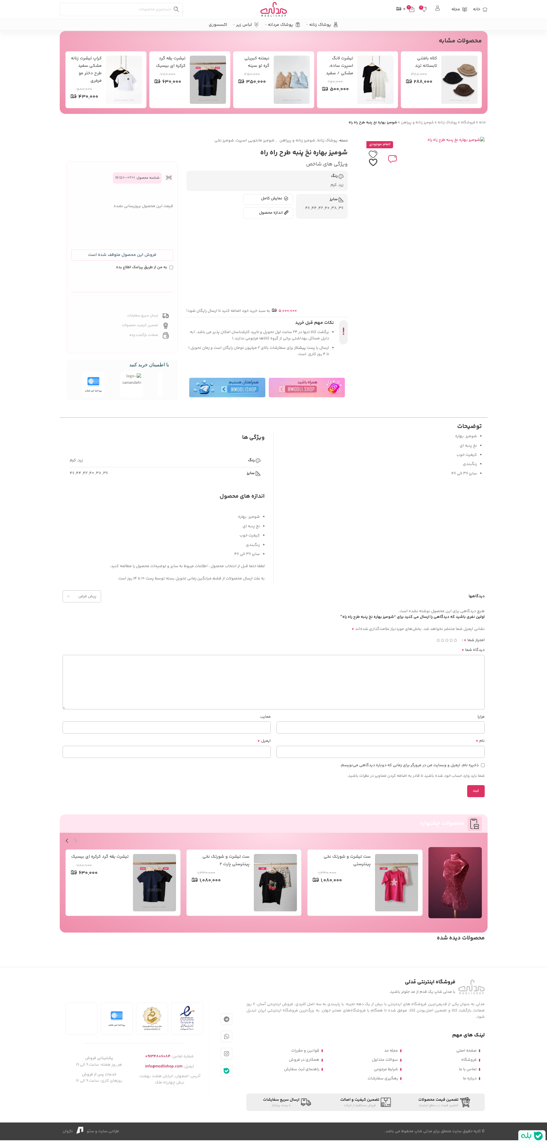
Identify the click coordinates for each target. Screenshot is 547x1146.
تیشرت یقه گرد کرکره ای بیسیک (100, 856)
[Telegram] (226, 1019)
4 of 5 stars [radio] (442, 640)
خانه (482, 122)
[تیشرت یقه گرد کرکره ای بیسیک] (208, 80)
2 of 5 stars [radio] (451, 640)
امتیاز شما (474, 640)
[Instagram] (226, 1053)
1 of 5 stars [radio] (455, 640)
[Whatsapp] (226, 1036)
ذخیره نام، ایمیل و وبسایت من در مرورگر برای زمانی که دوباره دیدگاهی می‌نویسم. (409, 765)
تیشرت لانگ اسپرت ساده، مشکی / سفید (339, 66)
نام (480, 741)
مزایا (481, 717)
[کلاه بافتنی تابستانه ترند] (459, 80)
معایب (265, 717)
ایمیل (264, 741)
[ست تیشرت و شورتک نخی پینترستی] (396, 882)
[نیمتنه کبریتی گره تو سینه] (292, 80)
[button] (122, 255)
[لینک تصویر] (471, 987)
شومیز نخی (224, 140)
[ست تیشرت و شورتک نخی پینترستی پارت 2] (275, 882)
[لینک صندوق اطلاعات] (437, 9)
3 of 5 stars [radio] (447, 640)
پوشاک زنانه (447, 122)
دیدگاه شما (473, 650)
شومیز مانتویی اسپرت (255, 140)
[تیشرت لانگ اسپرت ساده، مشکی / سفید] (375, 80)
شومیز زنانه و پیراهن (417, 122)
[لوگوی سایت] (273, 9)
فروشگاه (468, 122)
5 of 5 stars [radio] (438, 640)
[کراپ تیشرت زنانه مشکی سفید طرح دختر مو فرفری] (124, 80)
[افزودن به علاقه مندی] (373, 159)
